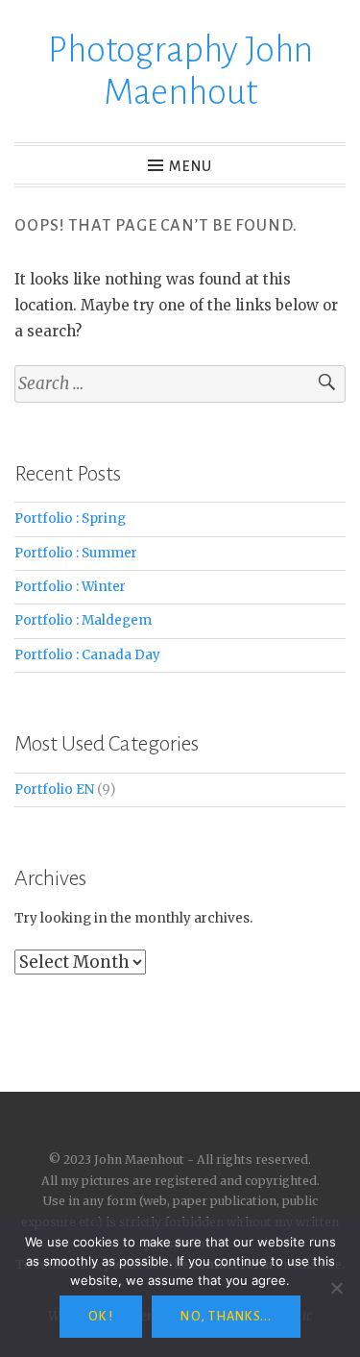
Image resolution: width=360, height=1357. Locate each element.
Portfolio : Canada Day (87, 655)
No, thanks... (226, 1316)
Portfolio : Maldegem (83, 620)
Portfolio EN (54, 789)
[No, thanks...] (336, 1287)
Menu (190, 166)
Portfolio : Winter (70, 587)
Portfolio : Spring (70, 518)
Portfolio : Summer (75, 553)
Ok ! (100, 1316)
